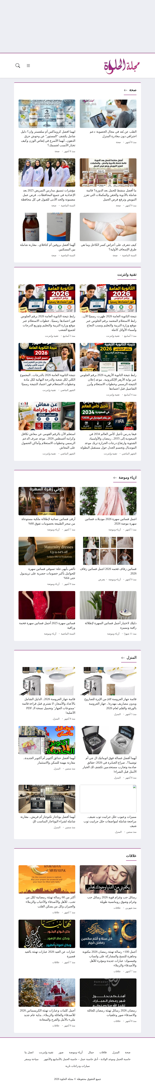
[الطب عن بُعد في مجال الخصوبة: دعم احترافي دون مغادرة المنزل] (108, 127)
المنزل (131, 657)
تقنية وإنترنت (113, 336)
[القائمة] (28, 65)
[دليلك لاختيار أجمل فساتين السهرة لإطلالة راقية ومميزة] (108, 613)
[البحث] (18, 65)
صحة (132, 90)
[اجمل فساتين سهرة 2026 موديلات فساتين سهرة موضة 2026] (108, 509)
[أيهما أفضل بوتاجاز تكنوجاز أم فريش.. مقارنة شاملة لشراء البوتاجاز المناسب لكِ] (47, 810)
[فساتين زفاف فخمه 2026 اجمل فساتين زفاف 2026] (108, 562)
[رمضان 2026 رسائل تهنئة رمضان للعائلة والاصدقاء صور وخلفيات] (108, 1003)
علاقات (117, 908)
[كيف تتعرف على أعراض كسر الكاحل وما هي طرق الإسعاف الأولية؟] (108, 235)
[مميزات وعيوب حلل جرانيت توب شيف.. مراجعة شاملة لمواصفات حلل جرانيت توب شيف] (108, 810)
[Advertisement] (77, 26)
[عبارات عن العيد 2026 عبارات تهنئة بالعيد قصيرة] (47, 947)
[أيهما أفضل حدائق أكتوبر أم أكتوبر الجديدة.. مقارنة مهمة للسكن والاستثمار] (47, 753)
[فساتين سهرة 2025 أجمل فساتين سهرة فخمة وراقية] (47, 613)
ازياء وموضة (127, 477)
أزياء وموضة (114, 529)
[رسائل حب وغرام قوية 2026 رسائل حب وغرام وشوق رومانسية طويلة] (108, 890)
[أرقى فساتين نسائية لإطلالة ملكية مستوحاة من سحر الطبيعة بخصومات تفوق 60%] (47, 509)
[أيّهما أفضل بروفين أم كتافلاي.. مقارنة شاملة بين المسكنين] (47, 235)
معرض (101, 579)
